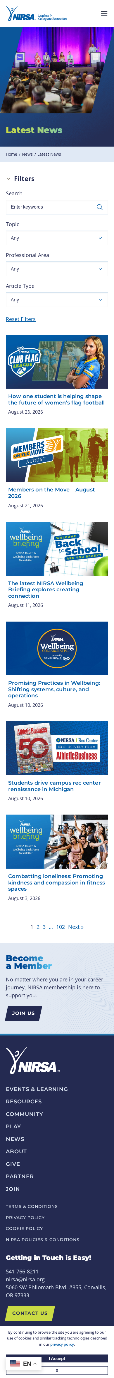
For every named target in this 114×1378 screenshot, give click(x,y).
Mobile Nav (104, 14)
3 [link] (44, 926)
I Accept (57, 1358)
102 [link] (60, 926)
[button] (57, 238)
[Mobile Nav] (104, 14)
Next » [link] (76, 926)
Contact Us (30, 1313)
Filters (24, 178)
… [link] (51, 926)
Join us (23, 1013)
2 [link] (38, 926)
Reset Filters (21, 319)
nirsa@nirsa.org (25, 1279)
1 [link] (31, 926)
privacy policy (62, 1344)
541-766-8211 (22, 1271)
